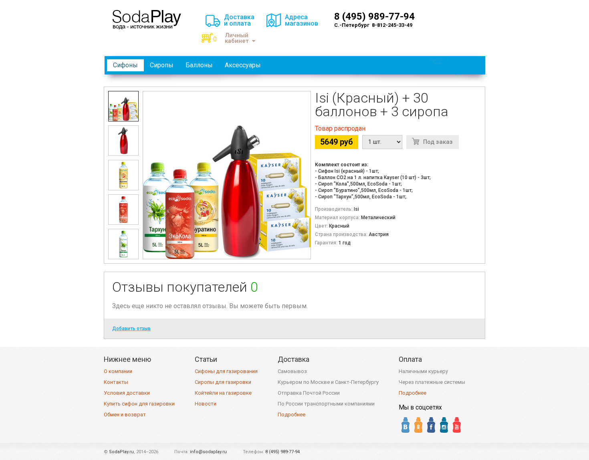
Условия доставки (127, 393)
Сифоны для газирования (226, 371)
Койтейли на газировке (223, 393)
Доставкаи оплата (239, 20)
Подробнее (291, 415)
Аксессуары (243, 65)
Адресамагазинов (301, 20)
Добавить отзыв (131, 328)
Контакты (116, 382)
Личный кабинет (237, 38)
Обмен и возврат (125, 415)
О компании (118, 371)
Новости (205, 404)
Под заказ (438, 141)
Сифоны (125, 65)
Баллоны (199, 65)
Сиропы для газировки (223, 382)
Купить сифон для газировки (139, 404)
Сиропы (161, 65)
